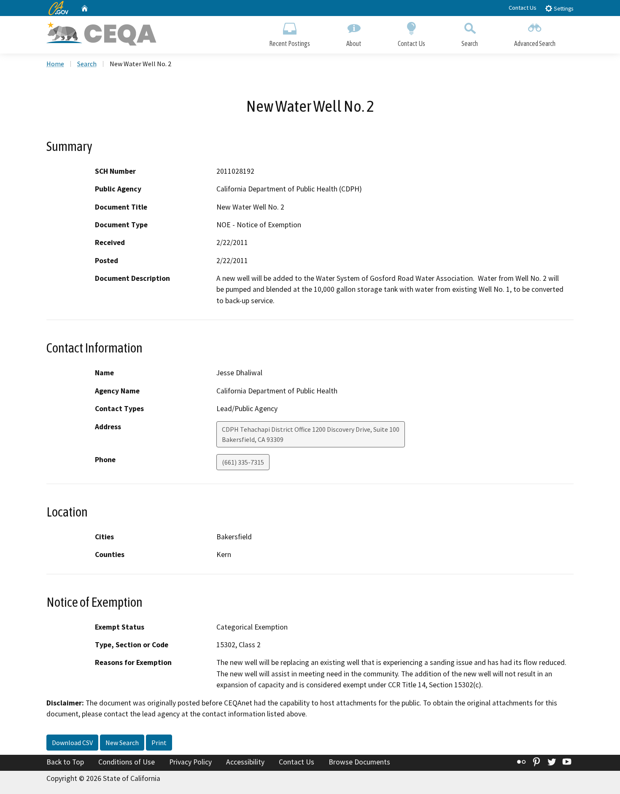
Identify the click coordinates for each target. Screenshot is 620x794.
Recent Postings (289, 43)
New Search (122, 742)
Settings (563, 8)
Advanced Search (534, 43)
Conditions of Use (126, 762)
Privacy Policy (190, 762)
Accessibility (245, 762)
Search (469, 43)
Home (55, 63)
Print (159, 742)
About (353, 43)
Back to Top (65, 762)
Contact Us (522, 7)
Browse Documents (359, 762)
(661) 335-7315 (243, 462)
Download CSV (72, 742)
